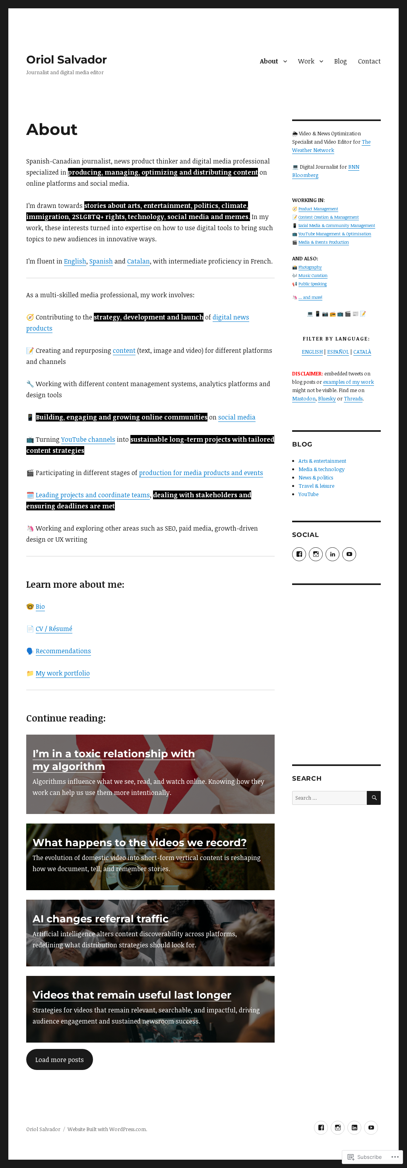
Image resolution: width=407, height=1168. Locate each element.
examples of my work (348, 381)
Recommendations (63, 651)
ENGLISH (312, 351)
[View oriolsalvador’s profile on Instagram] (316, 554)
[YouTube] (371, 1128)
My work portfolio (63, 673)
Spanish (101, 261)
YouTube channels (88, 439)
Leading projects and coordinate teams (93, 495)
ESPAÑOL (338, 351)
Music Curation (313, 275)
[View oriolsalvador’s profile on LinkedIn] (332, 554)
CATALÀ (362, 351)
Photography (310, 267)
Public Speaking (312, 284)
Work (306, 61)
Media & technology (321, 469)
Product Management (318, 209)
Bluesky (327, 398)
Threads (353, 398)
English (75, 261)
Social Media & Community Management (336, 225)
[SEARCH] (374, 798)
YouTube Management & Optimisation (334, 234)
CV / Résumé (54, 628)
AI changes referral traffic (101, 918)
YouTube (308, 494)
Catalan (138, 261)
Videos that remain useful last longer (132, 995)
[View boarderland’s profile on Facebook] (299, 554)
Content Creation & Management (328, 217)
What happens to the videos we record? (140, 842)
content (124, 350)
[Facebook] (321, 1128)
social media (237, 417)
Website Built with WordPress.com (107, 1129)
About (269, 61)
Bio (40, 606)
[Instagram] (338, 1128)
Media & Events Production (323, 242)
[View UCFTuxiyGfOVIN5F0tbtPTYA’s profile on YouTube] (349, 554)
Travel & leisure (316, 485)
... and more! (310, 297)
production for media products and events (201, 472)
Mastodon (304, 398)
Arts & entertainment (322, 460)
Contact (369, 61)
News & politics (315, 477)
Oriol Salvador (66, 59)
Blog (340, 61)
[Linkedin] (354, 1128)
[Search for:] (329, 797)
